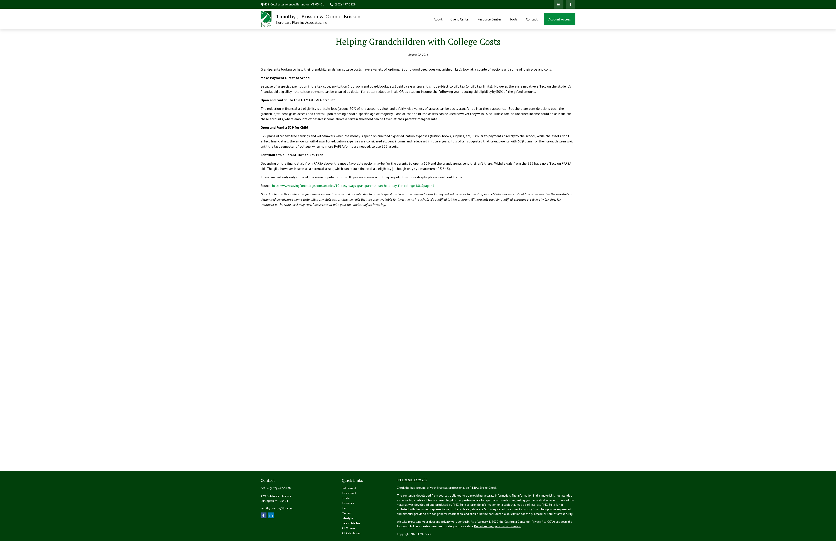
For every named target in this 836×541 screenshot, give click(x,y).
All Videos (348, 528)
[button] (438, 19)
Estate (346, 498)
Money (346, 513)
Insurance (348, 503)
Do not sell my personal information (497, 526)
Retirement (349, 488)
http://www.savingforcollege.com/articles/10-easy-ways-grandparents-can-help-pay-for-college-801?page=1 (353, 185)
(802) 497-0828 (345, 4)
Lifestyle (347, 518)
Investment (349, 493)
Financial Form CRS (414, 480)
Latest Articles (351, 523)
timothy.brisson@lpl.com (277, 508)
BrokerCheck (488, 488)
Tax (344, 508)
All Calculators (351, 533)
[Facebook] (570, 4)
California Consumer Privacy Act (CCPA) (529, 522)
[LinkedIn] (558, 4)
